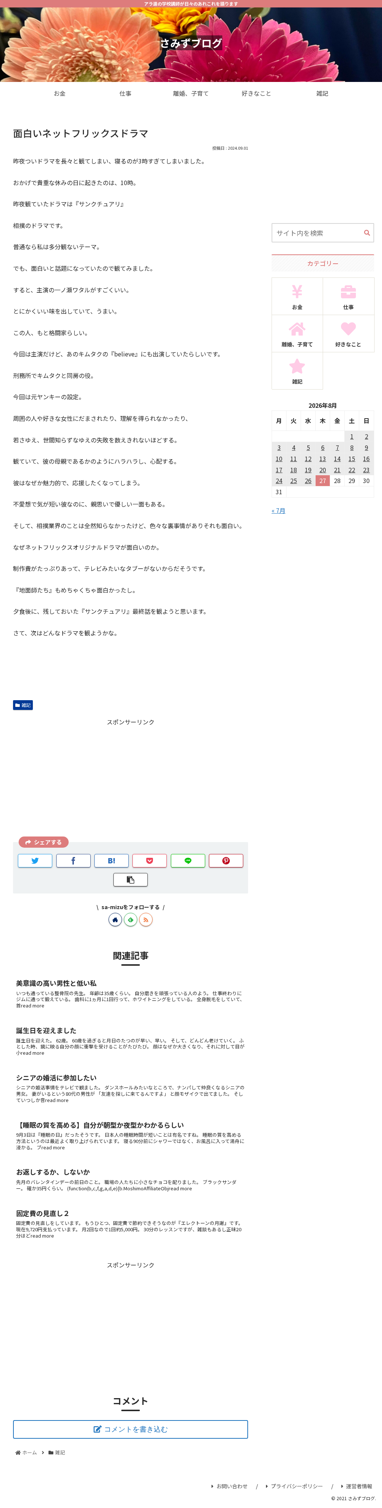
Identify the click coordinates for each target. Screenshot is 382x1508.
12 (308, 458)
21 (337, 469)
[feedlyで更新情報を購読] (130, 919)
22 (351, 469)
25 (293, 480)
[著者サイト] (115, 919)
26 (308, 480)
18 (293, 469)
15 (351, 458)
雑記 (26, 705)
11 (293, 458)
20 (322, 469)
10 (279, 458)
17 (279, 469)
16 (366, 458)
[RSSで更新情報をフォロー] (146, 919)
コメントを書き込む (136, 1429)
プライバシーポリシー (297, 1486)
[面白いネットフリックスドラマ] (111, 860)
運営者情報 (359, 1486)
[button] (367, 233)
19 (308, 469)
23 (366, 469)
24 (279, 480)
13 (322, 458)
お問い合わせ (232, 1486)
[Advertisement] (130, 779)
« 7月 (278, 510)
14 (337, 458)
